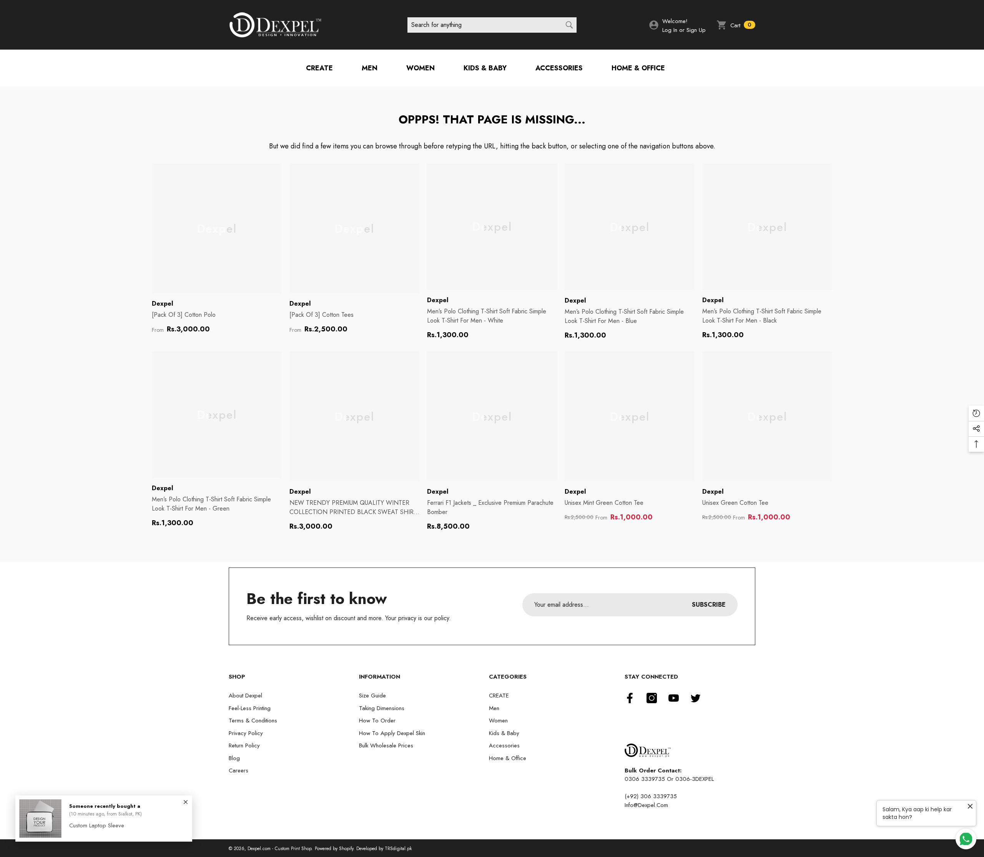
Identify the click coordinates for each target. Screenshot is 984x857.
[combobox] (484, 25)
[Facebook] (630, 698)
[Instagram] (652, 698)
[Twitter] (695, 698)
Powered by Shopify (334, 848)
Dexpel (162, 303)
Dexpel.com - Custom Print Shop (279, 848)
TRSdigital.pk (398, 848)
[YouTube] (673, 698)
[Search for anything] (492, 25)
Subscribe (709, 604)
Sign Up (696, 30)
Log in (669, 30)
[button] (735, 25)
